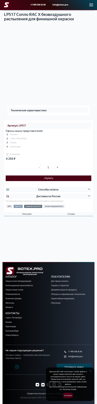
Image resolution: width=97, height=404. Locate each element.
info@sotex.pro (60, 4)
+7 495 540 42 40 (38, 4)
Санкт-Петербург (14, 317)
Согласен (68, 395)
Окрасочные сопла (14, 290)
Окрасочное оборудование (18, 281)
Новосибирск (12, 335)
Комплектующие (13, 298)
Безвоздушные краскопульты (19, 285)
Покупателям (60, 276)
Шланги (9, 307)
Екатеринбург (12, 331)
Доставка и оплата (59, 281)
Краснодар (11, 326)
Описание (27, 214)
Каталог (11, 276)
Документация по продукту (64, 290)
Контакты (12, 313)
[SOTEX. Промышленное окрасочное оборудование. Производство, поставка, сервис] (24, 270)
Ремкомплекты (13, 294)
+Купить (48, 178)
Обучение (56, 303)
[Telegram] (12, 367)
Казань (9, 322)
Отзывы (71, 214)
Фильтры (10, 303)
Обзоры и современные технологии (68, 294)
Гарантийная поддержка (62, 298)
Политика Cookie (69, 389)
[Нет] (90, 372)
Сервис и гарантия (60, 285)
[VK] (43, 385)
